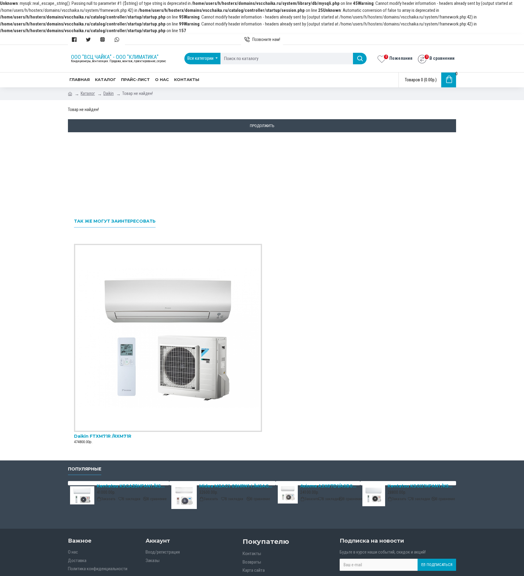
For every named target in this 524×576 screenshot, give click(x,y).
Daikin (108, 93)
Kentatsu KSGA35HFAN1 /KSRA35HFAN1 (132, 486)
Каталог (88, 93)
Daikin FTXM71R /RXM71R (102, 436)
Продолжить (262, 125)
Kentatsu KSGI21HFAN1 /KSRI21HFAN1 (421, 486)
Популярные (84, 469)
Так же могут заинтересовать (115, 221)
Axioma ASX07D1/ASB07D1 (329, 486)
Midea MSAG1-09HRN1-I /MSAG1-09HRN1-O (236, 486)
